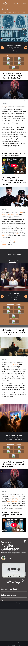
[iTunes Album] (14, 68)
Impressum (6, 643)
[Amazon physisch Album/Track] (14, 322)
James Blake (5, 214)
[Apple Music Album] (8, 59)
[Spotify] (8, 63)
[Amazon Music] (19, 59)
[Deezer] (19, 63)
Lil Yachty (19, 234)
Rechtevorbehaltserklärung (17, 643)
